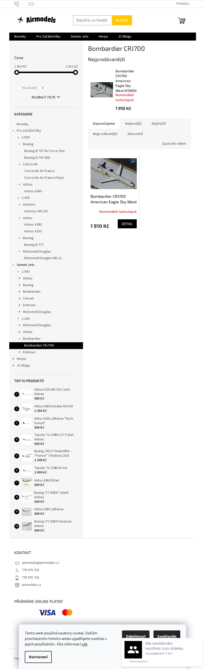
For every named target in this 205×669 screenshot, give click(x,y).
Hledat (122, 20)
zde (85, 644)
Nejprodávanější (105, 133)
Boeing (28, 144)
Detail (127, 224)
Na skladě (33, 87)
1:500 (26, 137)
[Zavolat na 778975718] (21, 4)
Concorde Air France (39, 171)
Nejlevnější (133, 123)
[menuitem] (20, 37)
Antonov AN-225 (36, 211)
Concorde (30, 164)
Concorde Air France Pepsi (44, 177)
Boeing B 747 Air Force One (44, 150)
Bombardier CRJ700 (39, 345)
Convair (28, 298)
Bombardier (32, 291)
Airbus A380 (33, 191)
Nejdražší (159, 123)
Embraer (29, 305)
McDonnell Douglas (37, 251)
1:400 (26, 197)
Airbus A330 (33, 231)
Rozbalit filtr (43, 97)
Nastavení (38, 657)
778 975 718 (30, 570)
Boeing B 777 (34, 244)
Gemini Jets (25, 264)
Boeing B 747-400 (37, 157)
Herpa (21, 358)
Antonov (29, 204)
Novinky (22, 124)
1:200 (26, 318)
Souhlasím (166, 636)
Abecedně (135, 133)
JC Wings (23, 365)
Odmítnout (136, 636)
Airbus (27, 184)
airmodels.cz (31, 584)
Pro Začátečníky (29, 130)
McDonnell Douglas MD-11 (43, 258)
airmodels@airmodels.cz (40, 562)
